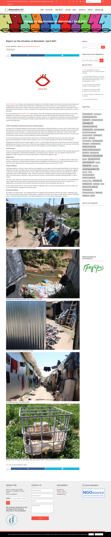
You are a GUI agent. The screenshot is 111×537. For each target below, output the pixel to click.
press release (88, 162)
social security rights (88, 175)
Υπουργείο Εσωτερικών (88, 192)
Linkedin (84, 1)
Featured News (26, 46)
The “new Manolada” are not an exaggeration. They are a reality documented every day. (93, 71)
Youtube (80, 1)
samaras (95, 165)
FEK (56, 1)
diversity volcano (87, 135)
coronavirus (88, 129)
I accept (91, 534)
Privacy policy (99, 534)
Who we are (49, 10)
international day (98, 141)
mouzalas (86, 152)
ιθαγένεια (86, 195)
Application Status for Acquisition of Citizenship (41, 1)
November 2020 (25, 113)
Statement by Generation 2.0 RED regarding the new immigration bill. (91, 90)
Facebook (69, 1)
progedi (98, 162)
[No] (109, 534)
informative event (87, 140)
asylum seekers (97, 114)
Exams (85, 138)
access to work (88, 114)
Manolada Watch (35, 46)
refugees (87, 166)
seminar (85, 172)
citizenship (88, 123)
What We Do (59, 10)
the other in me (87, 180)
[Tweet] (62, 55)
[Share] (28, 55)
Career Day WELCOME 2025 (90, 99)
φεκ (93, 195)
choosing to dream (97, 120)
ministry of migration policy (91, 150)
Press (74, 10)
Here (7, 465)
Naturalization (94, 152)
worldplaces (87, 184)
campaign (86, 120)
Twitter (73, 1)
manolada (86, 143)
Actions (67, 10)
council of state (99, 129)
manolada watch (10, 49)
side (90, 172)
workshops (97, 181)
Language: (98, 10)
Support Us (82, 10)
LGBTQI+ (96, 184)
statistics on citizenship (89, 177)
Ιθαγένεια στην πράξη (90, 187)
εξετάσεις (99, 192)
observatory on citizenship (92, 156)
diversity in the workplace (89, 132)
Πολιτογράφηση (87, 190)
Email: (8, 498)
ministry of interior (89, 146)
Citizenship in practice (90, 126)
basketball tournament (90, 117)
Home (42, 10)
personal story (94, 159)
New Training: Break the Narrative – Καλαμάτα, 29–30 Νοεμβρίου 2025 (91, 85)
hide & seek (92, 138)
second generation (91, 169)
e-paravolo (10, 4)
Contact (90, 10)
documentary (98, 135)
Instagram (77, 1)
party (85, 159)
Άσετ (102, 184)
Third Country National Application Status (17, 1)
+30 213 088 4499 (62, 492)
